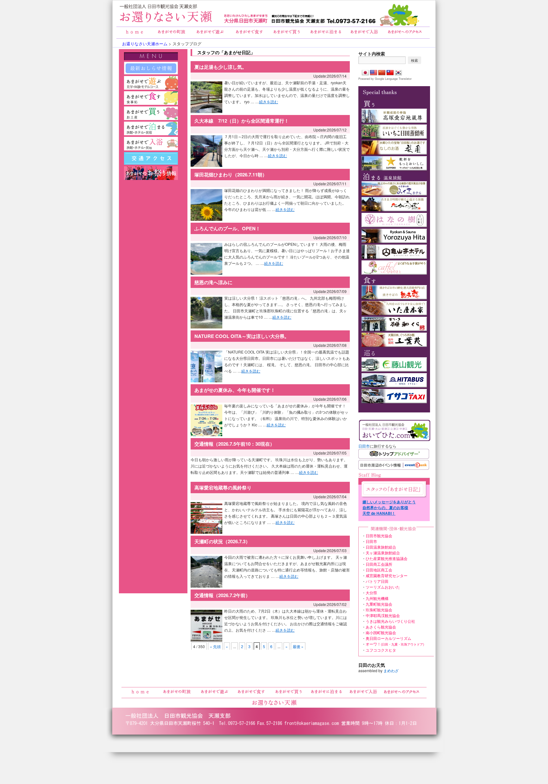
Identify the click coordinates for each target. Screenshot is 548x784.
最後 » (298, 646)
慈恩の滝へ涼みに (213, 282)
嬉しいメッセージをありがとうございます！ (389, 502)
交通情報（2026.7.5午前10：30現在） (234, 443)
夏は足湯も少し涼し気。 (220, 66)
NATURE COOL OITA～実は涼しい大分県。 (241, 336)
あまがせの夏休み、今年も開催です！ (234, 389)
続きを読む (268, 101)
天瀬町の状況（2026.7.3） (222, 541)
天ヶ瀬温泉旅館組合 (383, 552)
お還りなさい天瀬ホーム (144, 44)
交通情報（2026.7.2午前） (222, 595)
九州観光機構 (377, 598)
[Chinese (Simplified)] (382, 73)
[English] (373, 73)
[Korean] (398, 73)
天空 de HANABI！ (378, 513)
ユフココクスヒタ (381, 650)
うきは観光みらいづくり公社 (390, 621)
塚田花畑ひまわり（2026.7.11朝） (230, 174)
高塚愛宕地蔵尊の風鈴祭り (222, 487)
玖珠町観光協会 (379, 609)
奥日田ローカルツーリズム (388, 638)
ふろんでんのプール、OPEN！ (227, 228)
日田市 (364, 446)
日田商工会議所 (379, 564)
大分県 (371, 592)
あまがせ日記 (393, 489)
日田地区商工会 (379, 569)
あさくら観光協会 (381, 626)
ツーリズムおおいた (383, 587)
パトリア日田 (377, 581)
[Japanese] (365, 73)
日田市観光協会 (379, 535)
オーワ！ (395, 644)
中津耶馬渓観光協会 (383, 615)
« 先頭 (215, 646)
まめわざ (391, 670)
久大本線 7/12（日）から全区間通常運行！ (241, 120)
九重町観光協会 (379, 604)
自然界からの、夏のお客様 (385, 507)
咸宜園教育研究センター (387, 575)
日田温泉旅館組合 (381, 547)
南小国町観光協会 (381, 632)
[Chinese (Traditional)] (390, 73)
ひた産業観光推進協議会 (387, 558)
